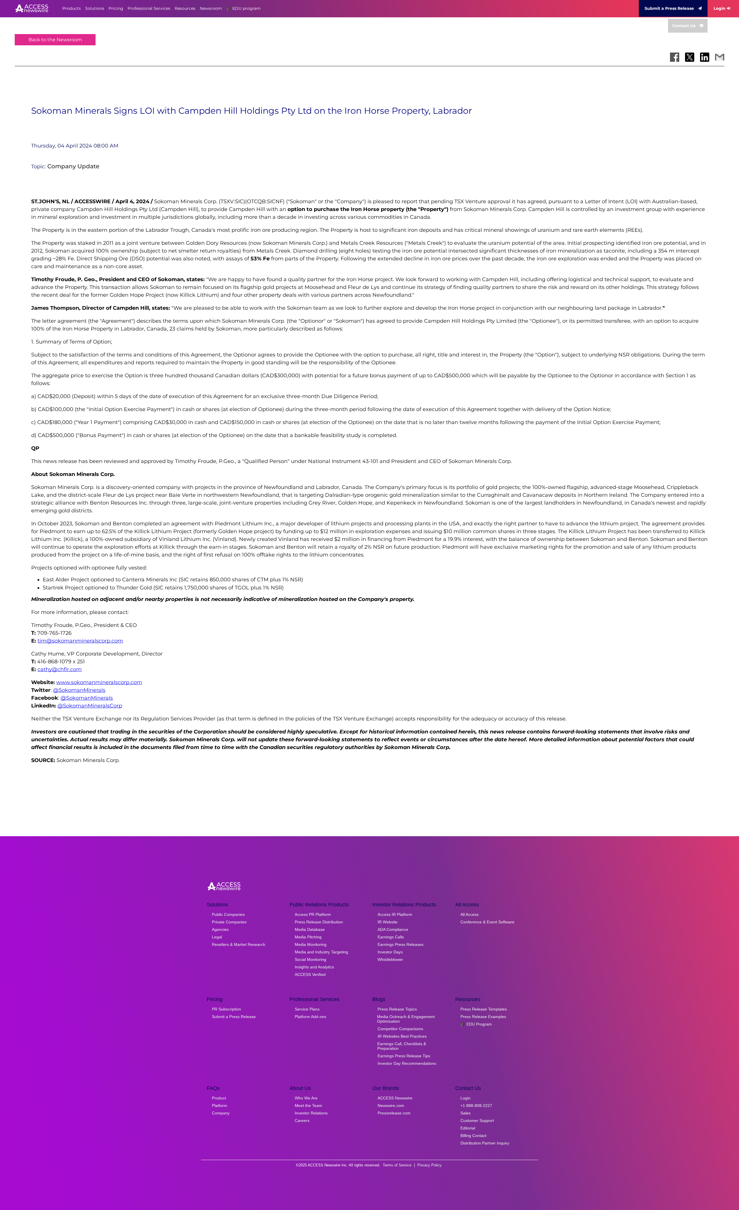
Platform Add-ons (310, 1016)
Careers (302, 1120)
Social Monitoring (310, 959)
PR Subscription (226, 1009)
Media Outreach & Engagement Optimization (406, 1019)
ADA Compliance (393, 929)
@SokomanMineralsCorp (89, 706)
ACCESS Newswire (395, 1098)
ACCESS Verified (310, 974)
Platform (219, 1105)
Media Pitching (308, 937)
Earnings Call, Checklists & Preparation (401, 1046)
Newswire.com (391, 1105)
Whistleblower (390, 959)
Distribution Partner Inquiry (484, 1143)
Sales (465, 1113)
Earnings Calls (391, 937)
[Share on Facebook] (674, 57)
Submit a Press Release (669, 8)
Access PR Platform (313, 914)
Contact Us (683, 25)
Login (719, 8)
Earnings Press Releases (400, 944)
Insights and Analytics (314, 967)
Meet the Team (308, 1105)
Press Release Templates (483, 1009)
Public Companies (228, 914)
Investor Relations (311, 1113)
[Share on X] (689, 57)
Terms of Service (397, 1165)
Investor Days (390, 952)
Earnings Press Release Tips (404, 1056)
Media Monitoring (310, 944)
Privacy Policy (429, 1165)
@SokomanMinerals (79, 690)
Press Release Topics (397, 1009)
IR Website (388, 922)
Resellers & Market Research (238, 944)
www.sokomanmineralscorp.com (99, 682)
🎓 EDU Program (476, 1024)
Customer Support (477, 1120)
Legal (217, 937)
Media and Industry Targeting (321, 952)
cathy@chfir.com (60, 669)
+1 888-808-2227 (476, 1105)
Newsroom (211, 8)
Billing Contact (473, 1135)
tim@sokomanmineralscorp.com (80, 641)
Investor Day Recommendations (407, 1063)
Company (220, 1113)
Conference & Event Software (487, 922)
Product (219, 1098)
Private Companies (229, 922)
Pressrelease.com (394, 1113)
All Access (469, 914)
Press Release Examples (483, 1016)
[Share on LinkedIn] (704, 57)
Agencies (220, 929)
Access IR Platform (395, 914)
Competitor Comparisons (400, 1028)
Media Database (310, 929)
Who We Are (306, 1098)
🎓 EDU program (243, 8)
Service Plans (307, 1009)
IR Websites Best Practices (402, 1036)
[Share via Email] (719, 57)
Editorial (467, 1128)
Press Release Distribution (319, 922)
